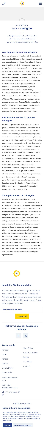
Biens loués (7, 372)
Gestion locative (30, 352)
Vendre (5, 359)
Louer (4, 354)
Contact (26, 366)
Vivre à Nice (28, 348)
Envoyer (21, 316)
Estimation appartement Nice (10, 386)
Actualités (27, 361)
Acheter (5, 350)
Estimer (5, 363)
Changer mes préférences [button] (22, 425)
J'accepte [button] (7, 425)
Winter (26, 357)
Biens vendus (7, 368)
